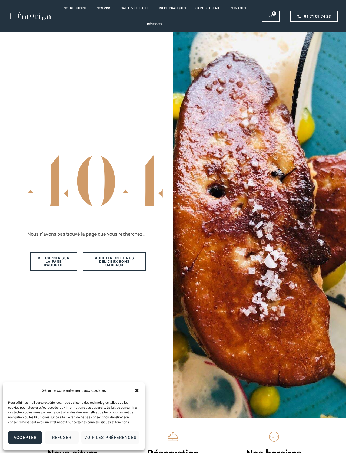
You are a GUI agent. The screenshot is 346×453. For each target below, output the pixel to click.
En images (237, 8)
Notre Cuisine (75, 8)
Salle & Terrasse (135, 8)
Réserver (154, 24)
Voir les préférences (110, 438)
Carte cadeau (207, 8)
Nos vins (104, 8)
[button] (136, 390)
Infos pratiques (172, 8)
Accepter (25, 438)
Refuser (61, 438)
